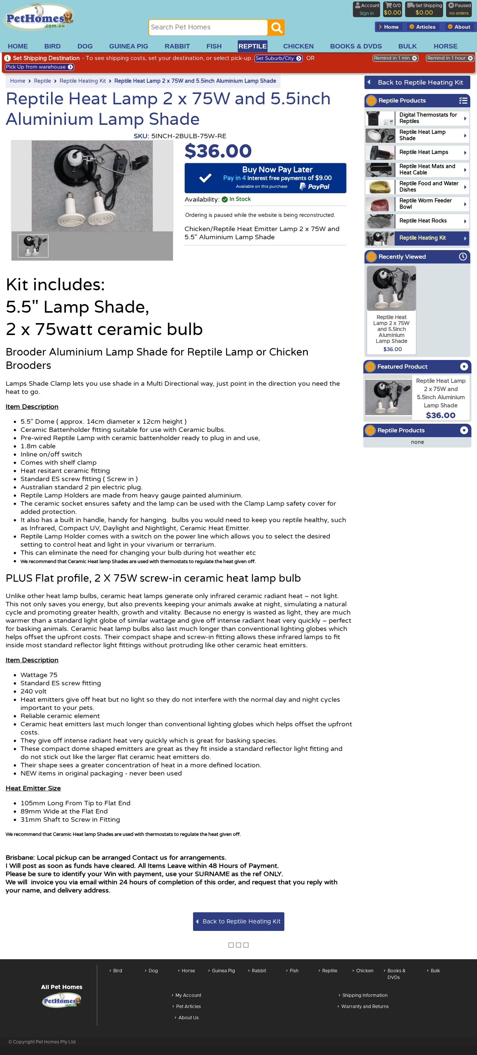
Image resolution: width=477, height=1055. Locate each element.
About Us (189, 1017)
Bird (117, 971)
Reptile (42, 81)
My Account (188, 995)
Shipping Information (365, 995)
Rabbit (259, 971)
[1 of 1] (33, 246)
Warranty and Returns (365, 1006)
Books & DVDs (396, 974)
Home (17, 81)
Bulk (435, 971)
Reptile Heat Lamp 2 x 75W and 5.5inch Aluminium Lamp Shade (195, 81)
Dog (153, 971)
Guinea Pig (223, 971)
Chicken (364, 971)
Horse (188, 971)
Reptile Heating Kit (83, 81)
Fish (294, 971)
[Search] (276, 29)
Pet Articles (188, 1006)
